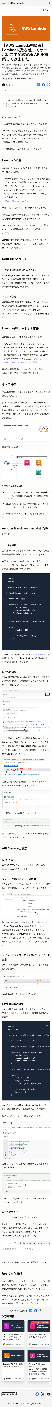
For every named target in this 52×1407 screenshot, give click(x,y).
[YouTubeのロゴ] (49, 1394)
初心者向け (8, 79)
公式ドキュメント (17, 1012)
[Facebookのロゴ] (37, 1394)
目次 (44, 9)
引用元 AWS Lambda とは (16, 201)
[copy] (46, 576)
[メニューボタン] (3, 3)
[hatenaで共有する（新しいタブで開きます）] (38, 84)
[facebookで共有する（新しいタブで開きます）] (43, 84)
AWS (31, 79)
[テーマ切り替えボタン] (49, 3)
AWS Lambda (21, 79)
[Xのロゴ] (43, 1394)
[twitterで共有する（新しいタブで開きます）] (48, 84)
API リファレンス (39, 654)
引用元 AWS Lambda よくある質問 (20, 362)
